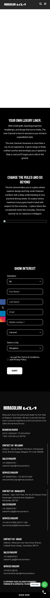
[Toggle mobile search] (40, 4)
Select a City (12, 342)
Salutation (11, 276)
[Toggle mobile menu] (45, 4)
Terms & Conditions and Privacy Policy (24, 358)
